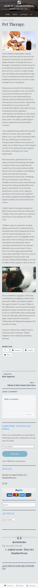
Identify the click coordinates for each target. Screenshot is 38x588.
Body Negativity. (8, 375)
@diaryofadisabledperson (18, 567)
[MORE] (31, 14)
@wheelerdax (19, 542)
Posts (15, 14)
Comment (28, 414)
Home (7, 14)
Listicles (23, 14)
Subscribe (15, 454)
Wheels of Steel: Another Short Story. (21, 384)
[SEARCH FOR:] (19, 505)
